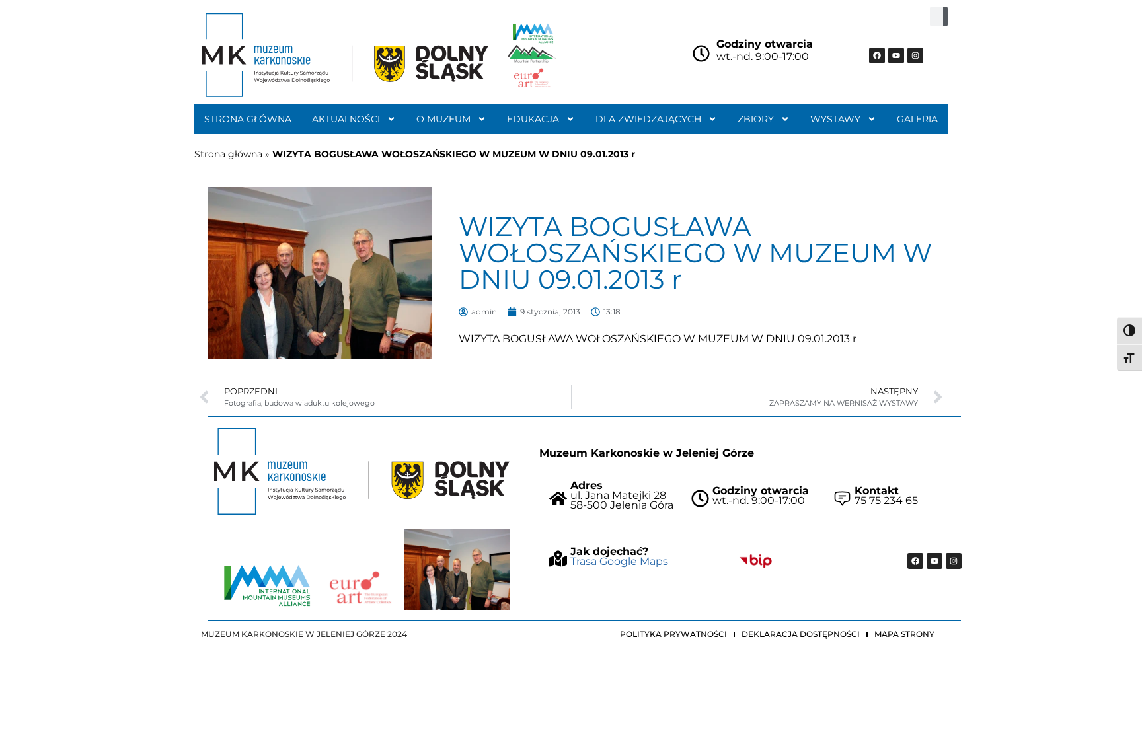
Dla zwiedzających (648, 119)
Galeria (917, 119)
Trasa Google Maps (619, 561)
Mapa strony (904, 634)
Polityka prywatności (673, 634)
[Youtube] (896, 55)
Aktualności (346, 119)
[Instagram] (915, 55)
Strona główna (247, 119)
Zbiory (756, 119)
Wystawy (835, 119)
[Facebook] (877, 55)
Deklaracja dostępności (801, 634)
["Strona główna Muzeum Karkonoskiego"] (362, 471)
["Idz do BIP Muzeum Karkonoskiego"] (755, 561)
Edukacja (533, 119)
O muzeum (443, 119)
